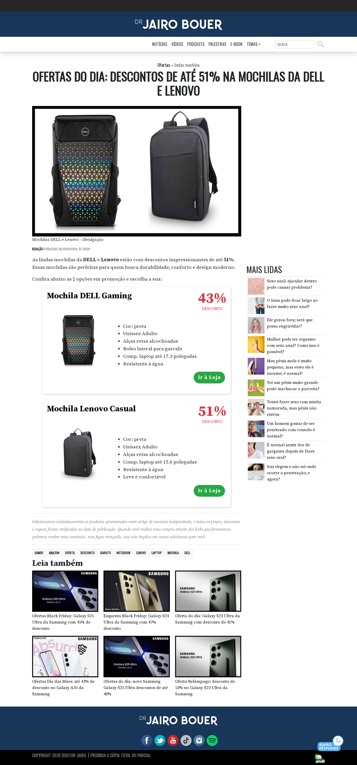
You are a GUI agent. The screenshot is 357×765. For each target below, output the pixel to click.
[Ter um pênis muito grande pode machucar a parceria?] (256, 387)
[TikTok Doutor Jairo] (185, 740)
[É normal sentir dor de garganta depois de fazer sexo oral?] (256, 450)
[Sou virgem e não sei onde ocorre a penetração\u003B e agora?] (256, 471)
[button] (331, 744)
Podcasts (195, 44)
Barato (105, 552)
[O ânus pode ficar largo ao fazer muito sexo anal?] (256, 305)
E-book (237, 44)
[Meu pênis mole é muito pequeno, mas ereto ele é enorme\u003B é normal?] (256, 366)
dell (187, 552)
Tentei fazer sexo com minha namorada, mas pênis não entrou (294, 408)
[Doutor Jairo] (178, 23)
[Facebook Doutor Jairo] (145, 740)
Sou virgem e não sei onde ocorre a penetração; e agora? (291, 473)
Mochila (173, 552)
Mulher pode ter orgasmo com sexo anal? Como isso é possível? (293, 345)
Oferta (70, 552)
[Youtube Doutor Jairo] (172, 740)
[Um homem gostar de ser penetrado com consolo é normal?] (256, 428)
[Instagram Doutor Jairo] (198, 740)
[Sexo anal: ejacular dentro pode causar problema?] (256, 286)
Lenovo (141, 552)
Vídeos (177, 44)
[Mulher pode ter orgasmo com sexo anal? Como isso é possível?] (256, 344)
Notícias (159, 44)
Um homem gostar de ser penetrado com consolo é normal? (291, 430)
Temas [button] (252, 44)
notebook (123, 552)
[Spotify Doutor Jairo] (211, 740)
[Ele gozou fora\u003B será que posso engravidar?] (256, 325)
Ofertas (164, 65)
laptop (157, 552)
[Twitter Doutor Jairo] (158, 740)
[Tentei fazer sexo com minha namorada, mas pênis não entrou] (256, 407)
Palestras (217, 44)
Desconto (87, 552)
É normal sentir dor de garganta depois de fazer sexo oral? (291, 451)
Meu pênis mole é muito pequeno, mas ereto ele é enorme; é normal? (290, 367)
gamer (38, 552)
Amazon (54, 552)
